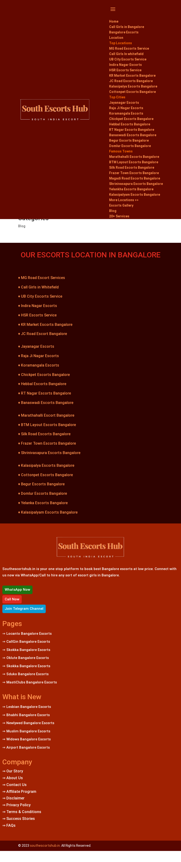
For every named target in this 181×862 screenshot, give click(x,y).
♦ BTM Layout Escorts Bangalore (47, 425)
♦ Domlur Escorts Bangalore (42, 493)
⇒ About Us (12, 778)
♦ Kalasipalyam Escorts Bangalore (48, 512)
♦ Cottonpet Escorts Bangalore (45, 475)
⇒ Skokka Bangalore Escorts (26, 650)
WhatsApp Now (17, 589)
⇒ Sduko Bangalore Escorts (25, 674)
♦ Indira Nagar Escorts (37, 305)
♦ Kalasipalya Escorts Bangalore (46, 465)
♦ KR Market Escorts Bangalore (45, 324)
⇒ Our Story (12, 771)
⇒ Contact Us (14, 784)
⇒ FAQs (9, 825)
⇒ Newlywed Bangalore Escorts (28, 723)
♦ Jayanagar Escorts (36, 346)
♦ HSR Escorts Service (37, 315)
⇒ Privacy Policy (16, 805)
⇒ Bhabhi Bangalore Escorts (26, 715)
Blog (21, 226)
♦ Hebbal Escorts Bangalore (42, 384)
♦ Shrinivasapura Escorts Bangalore (49, 453)
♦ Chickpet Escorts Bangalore (44, 374)
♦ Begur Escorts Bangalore (41, 484)
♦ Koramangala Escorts (38, 365)
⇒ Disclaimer (13, 798)
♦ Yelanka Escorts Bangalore (43, 503)
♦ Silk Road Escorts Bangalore (44, 434)
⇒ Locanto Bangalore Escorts (27, 633)
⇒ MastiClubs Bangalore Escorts (29, 682)
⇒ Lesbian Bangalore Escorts (26, 707)
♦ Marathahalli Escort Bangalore (46, 415)
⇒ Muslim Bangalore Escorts (26, 731)
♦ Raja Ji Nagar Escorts (38, 356)
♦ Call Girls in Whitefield (38, 287)
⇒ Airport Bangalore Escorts (26, 747)
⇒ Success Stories (18, 818)
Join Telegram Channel (24, 609)
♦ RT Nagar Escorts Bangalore (44, 393)
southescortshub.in (45, 845)
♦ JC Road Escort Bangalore (42, 333)
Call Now (12, 599)
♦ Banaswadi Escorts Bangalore (45, 402)
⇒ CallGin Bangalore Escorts (26, 641)
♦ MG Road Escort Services (41, 277)
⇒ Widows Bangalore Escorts (26, 739)
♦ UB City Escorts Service (40, 296)
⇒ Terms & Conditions (21, 812)
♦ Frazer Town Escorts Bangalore (47, 443)
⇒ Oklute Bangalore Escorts (25, 658)
